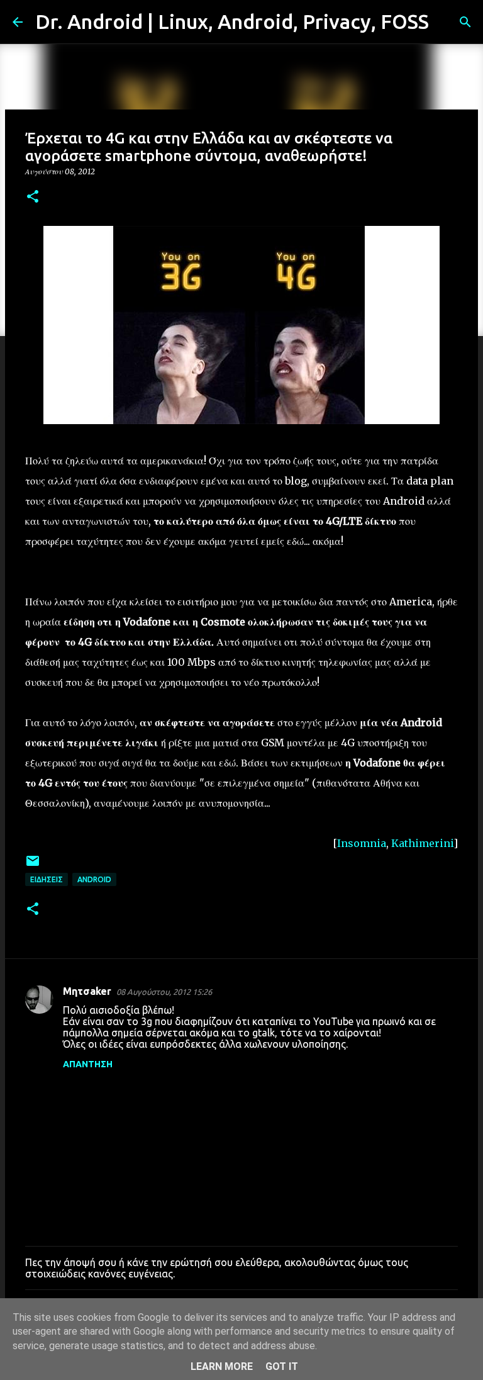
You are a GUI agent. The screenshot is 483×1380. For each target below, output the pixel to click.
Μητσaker (87, 991)
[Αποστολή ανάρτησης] (32, 865)
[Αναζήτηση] (446, 22)
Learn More (222, 1366)
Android (94, 879)
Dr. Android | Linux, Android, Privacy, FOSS (232, 21)
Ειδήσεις (46, 879)
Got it (281, 1366)
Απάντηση (88, 1064)
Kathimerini (422, 843)
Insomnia (361, 843)
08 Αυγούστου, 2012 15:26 (164, 991)
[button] (32, 197)
